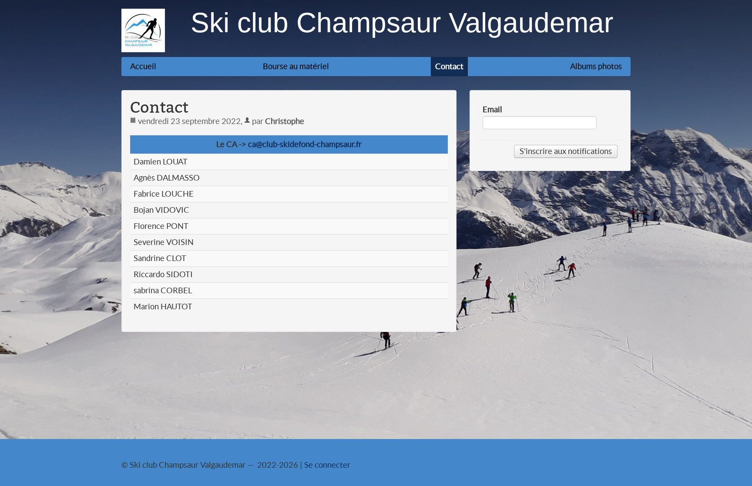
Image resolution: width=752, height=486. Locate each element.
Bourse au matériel (296, 66)
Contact (449, 66)
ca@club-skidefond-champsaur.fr (305, 144)
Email (492, 109)
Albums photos (596, 66)
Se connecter (327, 464)
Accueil (143, 66)
